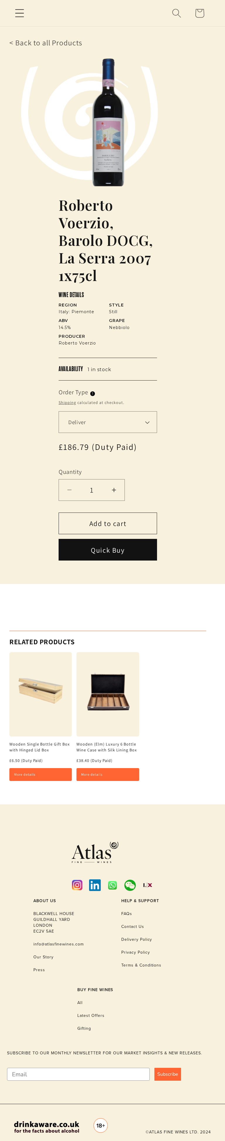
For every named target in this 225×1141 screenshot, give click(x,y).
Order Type (73, 392)
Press (39, 970)
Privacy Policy (135, 952)
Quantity (70, 472)
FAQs (126, 914)
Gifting (84, 1028)
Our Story (43, 957)
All (80, 1003)
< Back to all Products (45, 42)
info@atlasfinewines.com (58, 944)
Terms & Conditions (141, 965)
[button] (19, 13)
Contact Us (132, 927)
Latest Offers (90, 1015)
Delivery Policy (136, 939)
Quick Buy (108, 550)
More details (24, 774)
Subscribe (167, 1074)
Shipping (67, 402)
